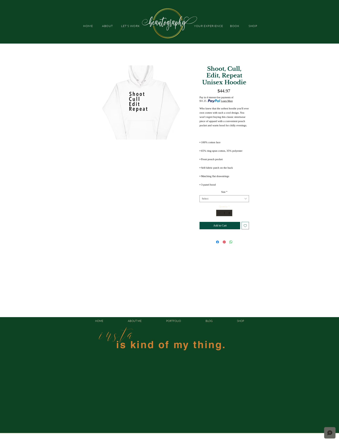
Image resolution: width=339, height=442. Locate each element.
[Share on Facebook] (217, 242)
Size (224, 192)
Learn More (227, 101)
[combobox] (224, 198)
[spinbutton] (224, 213)
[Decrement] (219, 213)
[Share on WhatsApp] (231, 242)
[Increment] (229, 213)
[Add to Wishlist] (245, 225)
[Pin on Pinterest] (224, 242)
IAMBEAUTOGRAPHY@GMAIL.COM (185, 439)
